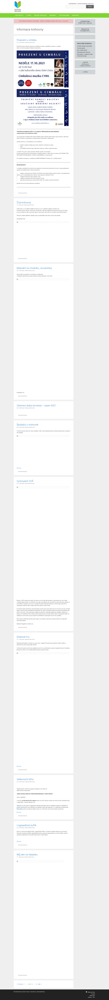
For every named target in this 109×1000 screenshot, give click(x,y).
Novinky (53, 15)
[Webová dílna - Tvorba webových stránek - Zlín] (90, 997)
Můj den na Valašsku (27, 854)
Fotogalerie (64, 15)
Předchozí (20, 984)
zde (23, 392)
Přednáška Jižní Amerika (83, 52)
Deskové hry (23, 636)
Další (40, 984)
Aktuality (19, 15)
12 (36, 984)
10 (32, 984)
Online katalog (40, 15)
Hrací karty (20, 809)
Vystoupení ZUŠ (25, 481)
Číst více (19, 468)
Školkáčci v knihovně (27, 424)
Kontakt (75, 15)
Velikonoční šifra (25, 779)
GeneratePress (41, 991)
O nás (28, 15)
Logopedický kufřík (26, 825)
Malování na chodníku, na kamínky (34, 268)
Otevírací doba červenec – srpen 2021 (36, 405)
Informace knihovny (22, 193)
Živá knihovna (24, 202)
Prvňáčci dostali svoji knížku (84, 46)
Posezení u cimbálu (27, 40)
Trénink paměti (81, 48)
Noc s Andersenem (82, 50)
